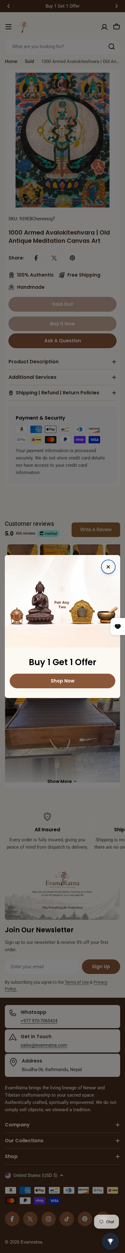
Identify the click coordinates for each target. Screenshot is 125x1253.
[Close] (108, 567)
